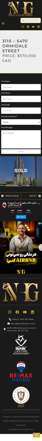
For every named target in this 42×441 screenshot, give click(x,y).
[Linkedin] (38, 26)
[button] (3, 23)
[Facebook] (28, 26)
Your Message (7, 127)
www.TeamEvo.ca (26, 429)
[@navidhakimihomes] (4, 205)
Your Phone (5, 93)
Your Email (5, 105)
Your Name (5, 81)
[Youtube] (33, 26)
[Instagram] (22, 26)
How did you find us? (9, 116)
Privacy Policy (27, 421)
